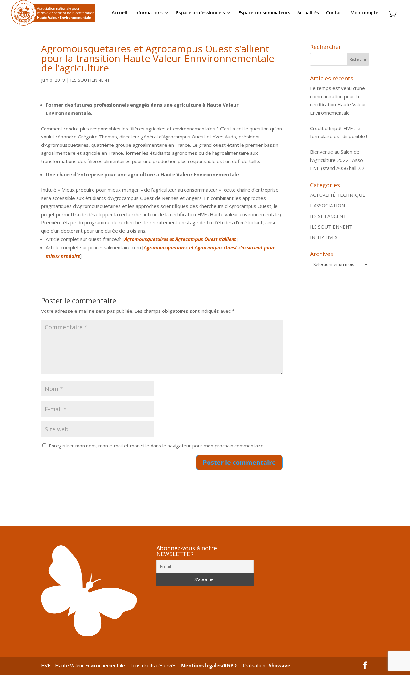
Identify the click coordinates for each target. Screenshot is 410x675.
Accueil (119, 13)
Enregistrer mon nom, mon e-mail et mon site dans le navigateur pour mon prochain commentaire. (157, 445)
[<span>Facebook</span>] (365, 666)
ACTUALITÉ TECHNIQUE (337, 195)
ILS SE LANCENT (328, 216)
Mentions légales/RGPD (209, 665)
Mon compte (364, 13)
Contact (334, 13)
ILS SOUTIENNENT (90, 80)
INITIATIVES (324, 237)
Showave (279, 665)
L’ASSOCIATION (327, 205)
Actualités (308, 13)
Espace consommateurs (264, 13)
